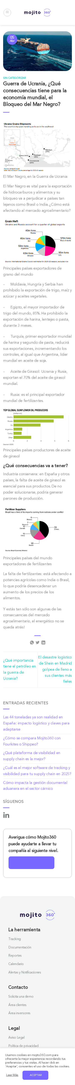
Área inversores (19, 1013)
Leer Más (12, 1075)
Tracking (14, 939)
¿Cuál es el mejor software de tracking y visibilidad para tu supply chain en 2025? (37, 771)
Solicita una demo (20, 996)
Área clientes (17, 1005)
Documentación (19, 947)
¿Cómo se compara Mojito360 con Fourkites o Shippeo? (32, 741)
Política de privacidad (23, 1046)
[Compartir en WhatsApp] (32, 643)
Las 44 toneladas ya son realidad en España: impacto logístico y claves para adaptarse (36, 723)
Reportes (15, 955)
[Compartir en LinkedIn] (43, 643)
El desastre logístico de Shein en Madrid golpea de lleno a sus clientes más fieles (55, 669)
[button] (7, 12)
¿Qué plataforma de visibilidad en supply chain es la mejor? (31, 756)
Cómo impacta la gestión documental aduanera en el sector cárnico (35, 786)
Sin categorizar (14, 78)
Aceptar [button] (36, 1075)
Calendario (16, 964)
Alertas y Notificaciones (24, 972)
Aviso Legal (16, 1037)
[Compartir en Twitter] (37, 643)
